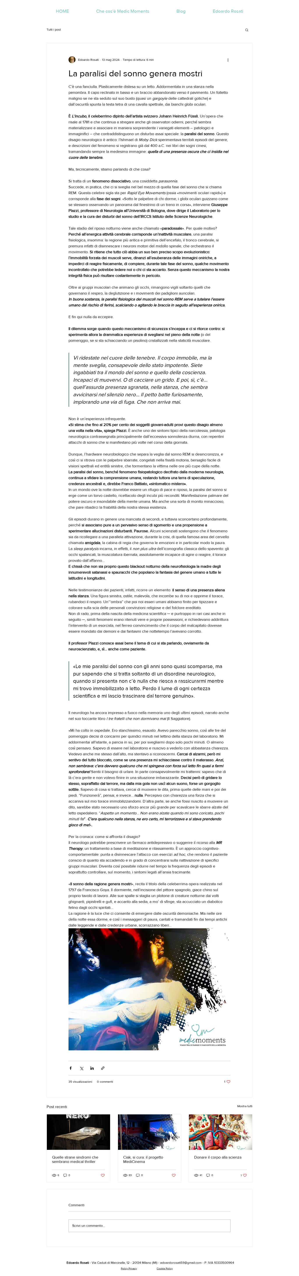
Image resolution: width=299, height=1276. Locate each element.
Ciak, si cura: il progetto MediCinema (143, 1159)
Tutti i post (54, 29)
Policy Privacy (129, 1268)
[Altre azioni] (227, 59)
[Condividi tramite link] (103, 1068)
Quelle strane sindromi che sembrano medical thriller (75, 1159)
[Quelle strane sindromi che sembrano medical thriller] (78, 1132)
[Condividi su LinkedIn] (92, 1068)
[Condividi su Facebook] (71, 1068)
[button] (247, 29)
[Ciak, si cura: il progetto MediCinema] (149, 1132)
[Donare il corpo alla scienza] (220, 1132)
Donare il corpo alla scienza (217, 1157)
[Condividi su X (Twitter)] (81, 1068)
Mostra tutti (244, 1106)
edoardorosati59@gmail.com (181, 1262)
